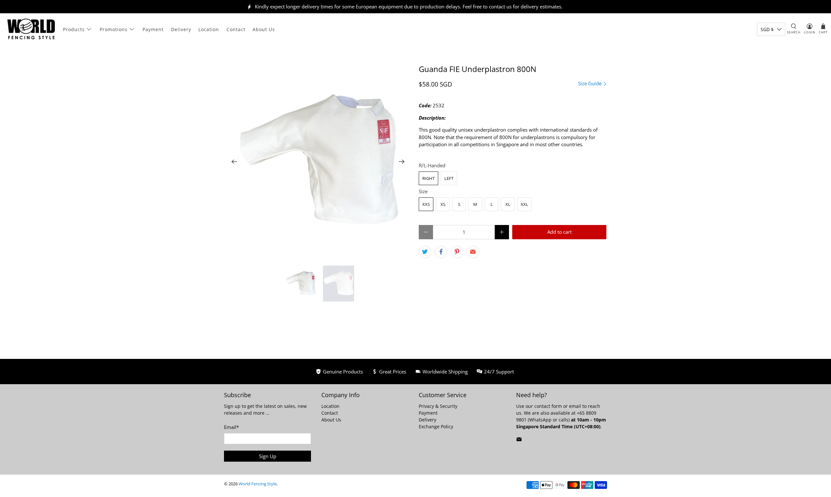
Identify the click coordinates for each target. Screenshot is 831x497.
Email (231, 427)
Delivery (181, 29)
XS (442, 204)
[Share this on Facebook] (441, 252)
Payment (153, 29)
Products (74, 29)
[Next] (402, 162)
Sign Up (267, 456)
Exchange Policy (436, 426)
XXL (524, 204)
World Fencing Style (258, 484)
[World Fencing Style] (31, 29)
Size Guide (590, 83)
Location (208, 29)
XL (507, 204)
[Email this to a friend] (473, 252)
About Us (264, 29)
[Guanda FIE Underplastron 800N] (318, 162)
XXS (426, 204)
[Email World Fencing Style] (519, 440)
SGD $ (767, 29)
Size (423, 191)
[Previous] (234, 162)
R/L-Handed (432, 165)
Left (448, 178)
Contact (236, 29)
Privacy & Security (438, 406)
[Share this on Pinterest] (457, 252)
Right (428, 178)
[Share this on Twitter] (425, 252)
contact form (548, 406)
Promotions (114, 29)
